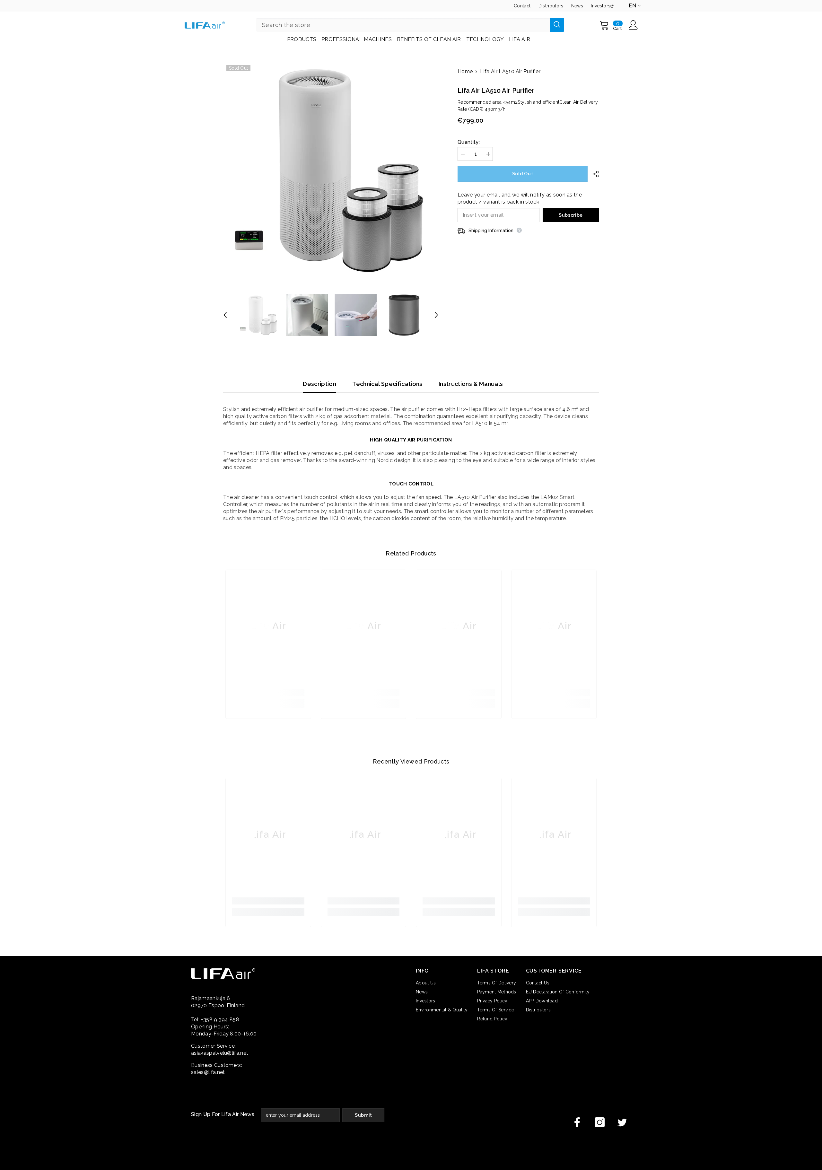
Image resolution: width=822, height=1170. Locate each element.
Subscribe (571, 215)
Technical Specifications (387, 383)
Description (319, 383)
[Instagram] (599, 1122)
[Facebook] (577, 1122)
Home (465, 71)
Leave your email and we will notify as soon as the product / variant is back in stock (520, 198)
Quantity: (469, 142)
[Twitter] (622, 1122)
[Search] (410, 25)
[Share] (593, 174)
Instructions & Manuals (471, 383)
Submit (363, 1115)
